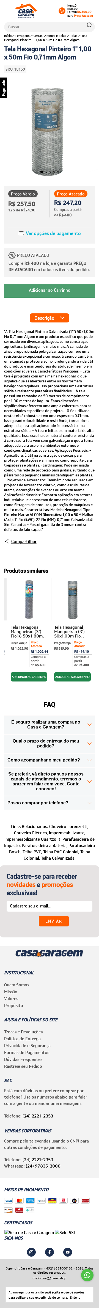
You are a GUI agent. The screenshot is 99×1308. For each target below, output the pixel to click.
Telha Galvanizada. (58, 858)
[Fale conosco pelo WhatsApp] (87, 1275)
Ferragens (22, 36)
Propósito (13, 1005)
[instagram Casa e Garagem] (31, 1252)
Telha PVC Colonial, (61, 851)
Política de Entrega (22, 1038)
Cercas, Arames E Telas (50, 36)
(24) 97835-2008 (43, 1166)
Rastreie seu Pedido (23, 1066)
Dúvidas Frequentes (23, 1059)
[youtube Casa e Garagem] (67, 1252)
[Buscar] (89, 25)
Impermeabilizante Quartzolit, (32, 839)
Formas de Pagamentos (26, 1052)
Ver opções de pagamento (53, 233)
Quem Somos (16, 984)
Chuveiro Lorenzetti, (68, 826)
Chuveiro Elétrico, (31, 832)
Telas (74, 36)
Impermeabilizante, (67, 832)
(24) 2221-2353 (38, 1116)
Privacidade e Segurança (27, 1045)
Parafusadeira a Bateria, (44, 845)
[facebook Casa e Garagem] (49, 1252)
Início (8, 36)
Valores (11, 998)
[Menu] (8, 11)
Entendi (75, 1297)
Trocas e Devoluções (23, 1031)
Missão (10, 991)
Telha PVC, (32, 851)
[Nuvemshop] (49, 1278)
